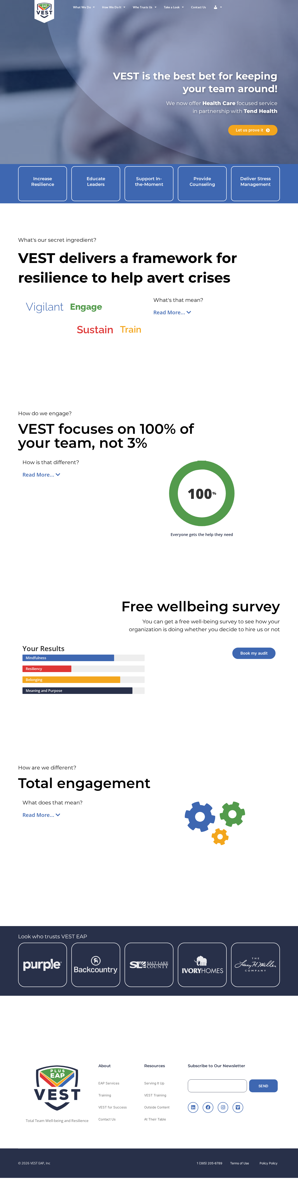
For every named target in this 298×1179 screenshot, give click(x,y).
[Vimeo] (238, 1107)
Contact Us (198, 7)
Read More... (170, 312)
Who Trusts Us (142, 7)
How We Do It (111, 7)
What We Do (82, 7)
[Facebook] (208, 1107)
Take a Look (172, 7)
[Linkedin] (193, 1107)
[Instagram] (223, 1107)
